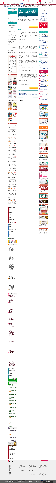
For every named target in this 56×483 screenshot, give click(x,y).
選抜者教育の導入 (11, 257)
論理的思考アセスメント (11, 336)
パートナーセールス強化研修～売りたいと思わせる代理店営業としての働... (12, 390)
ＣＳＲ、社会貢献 (11, 288)
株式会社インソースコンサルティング (42, 475)
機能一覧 (20, 467)
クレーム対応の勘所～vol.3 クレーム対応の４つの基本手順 (13, 71)
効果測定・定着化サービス (12, 300)
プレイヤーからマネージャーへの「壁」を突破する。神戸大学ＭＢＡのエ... (13, 435)
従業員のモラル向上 (11, 276)
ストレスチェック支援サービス (22, 466)
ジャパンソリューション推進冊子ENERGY (12, 296)
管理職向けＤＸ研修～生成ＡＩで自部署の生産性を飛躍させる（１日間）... (12, 395)
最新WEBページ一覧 (11, 238)
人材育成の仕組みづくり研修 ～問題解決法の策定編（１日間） (27, 94)
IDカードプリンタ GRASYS (12, 364)
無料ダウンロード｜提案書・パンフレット (42, 466)
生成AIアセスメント (11, 333)
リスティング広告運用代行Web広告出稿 (11, 326)
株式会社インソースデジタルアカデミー (43, 473)
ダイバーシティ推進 (11, 250)
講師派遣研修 (5, 4)
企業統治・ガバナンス (11, 286)
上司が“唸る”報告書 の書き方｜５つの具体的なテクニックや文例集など (13, 58)
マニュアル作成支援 (11, 361)
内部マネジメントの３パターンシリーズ (12, 37)
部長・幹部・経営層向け (12, 210)
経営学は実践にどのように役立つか (12, 52)
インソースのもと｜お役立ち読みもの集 (42, 465)
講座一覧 (10, 469)
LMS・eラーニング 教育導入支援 (32, 466)
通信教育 (31, 4)
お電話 (47, 2)
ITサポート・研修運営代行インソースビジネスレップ (11, 458)
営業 (8, 18)
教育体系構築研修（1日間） (22, 93)
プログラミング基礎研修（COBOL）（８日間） (12, 392)
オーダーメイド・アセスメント (12, 351)
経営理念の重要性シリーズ (11, 42)
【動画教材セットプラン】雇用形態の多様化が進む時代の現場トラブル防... (12, 416)
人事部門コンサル (50, 4)
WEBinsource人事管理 (11, 231)
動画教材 (26, 4)
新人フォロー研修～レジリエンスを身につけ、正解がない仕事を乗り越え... (12, 403)
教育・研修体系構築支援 (31, 465)
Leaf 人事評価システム (21, 465)
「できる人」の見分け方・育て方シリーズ (12, 44)
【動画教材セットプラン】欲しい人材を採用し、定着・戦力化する (12, 413)
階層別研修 (10, 209)
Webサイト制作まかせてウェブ (10, 325)
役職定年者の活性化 (11, 248)
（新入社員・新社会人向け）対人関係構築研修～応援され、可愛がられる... (12, 397)
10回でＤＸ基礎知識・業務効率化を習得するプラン (12, 422)
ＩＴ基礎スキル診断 (11, 343)
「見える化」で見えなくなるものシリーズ (12, 47)
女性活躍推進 (10, 247)
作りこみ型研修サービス (11, 298)
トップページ (4, 6)
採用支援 (45, 4)
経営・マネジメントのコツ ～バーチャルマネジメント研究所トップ (17, 6)
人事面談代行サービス (11, 363)
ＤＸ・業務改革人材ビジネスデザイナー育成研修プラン (12, 426)
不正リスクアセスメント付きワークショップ (11, 348)
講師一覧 (10, 301)
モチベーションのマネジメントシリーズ (12, 39)
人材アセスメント (31, 467)
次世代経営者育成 (11, 269)
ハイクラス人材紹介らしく (11, 456)
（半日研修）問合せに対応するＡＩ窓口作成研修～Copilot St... (12, 410)
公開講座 (10, 4)
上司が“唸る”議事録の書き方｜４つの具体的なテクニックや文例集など (13, 61)
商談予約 (43, 2)
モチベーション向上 (11, 277)
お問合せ (39, 2)
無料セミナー (50, 5)
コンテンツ (7, 6)
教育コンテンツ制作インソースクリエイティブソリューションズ (12, 451)
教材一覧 (10, 474)
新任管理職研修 (10, 265)
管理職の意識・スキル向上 (12, 268)
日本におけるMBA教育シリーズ (11, 27)
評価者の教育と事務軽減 (11, 266)
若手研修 (10, 215)
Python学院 (10, 310)
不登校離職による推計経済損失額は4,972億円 (12, 430)
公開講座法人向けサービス (31, 5)
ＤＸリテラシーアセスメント (11, 332)
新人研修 (10, 217)
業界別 (10, 466)
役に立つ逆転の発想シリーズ (11, 41)
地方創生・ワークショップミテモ (11, 454)
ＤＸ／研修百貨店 (11, 309)
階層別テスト (10, 331)
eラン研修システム (20, 4)
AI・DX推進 (14, 4)
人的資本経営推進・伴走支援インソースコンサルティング (12, 449)
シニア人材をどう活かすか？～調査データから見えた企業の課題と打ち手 (12, 440)
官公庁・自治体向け (11, 219)
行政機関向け (35, 4)
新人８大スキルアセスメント (12, 334)
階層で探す (10, 470)
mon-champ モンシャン (41, 469)
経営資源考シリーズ (10, 34)
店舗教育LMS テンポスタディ (12, 229)
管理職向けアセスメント (11, 258)
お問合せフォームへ (44, 460)
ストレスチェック (11, 375)
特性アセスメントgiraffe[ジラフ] (11, 350)
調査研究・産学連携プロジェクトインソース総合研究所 (12, 448)
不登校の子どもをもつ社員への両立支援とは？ (12, 433)
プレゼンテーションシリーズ (11, 31)
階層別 (10, 465)
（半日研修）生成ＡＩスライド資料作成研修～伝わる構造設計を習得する (12, 401)
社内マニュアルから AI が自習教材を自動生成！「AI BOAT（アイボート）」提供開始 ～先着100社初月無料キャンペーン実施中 (44, 13)
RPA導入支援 (10, 311)
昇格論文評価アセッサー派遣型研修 (11, 341)
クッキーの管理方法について (30, 481)
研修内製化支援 (10, 299)
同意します (48, 481)
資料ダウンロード (44, 5)
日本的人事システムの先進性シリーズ (12, 25)
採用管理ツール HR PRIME (12, 365)
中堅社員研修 (10, 214)
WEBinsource (24, 5)
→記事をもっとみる (14, 441)
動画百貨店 (10, 473)
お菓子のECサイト (18, 5)
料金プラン (20, 469)
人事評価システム (11, 373)
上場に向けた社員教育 (11, 285)
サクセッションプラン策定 (12, 287)
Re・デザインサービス (11, 362)
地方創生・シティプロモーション (32, 476)
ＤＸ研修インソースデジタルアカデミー (12, 453)
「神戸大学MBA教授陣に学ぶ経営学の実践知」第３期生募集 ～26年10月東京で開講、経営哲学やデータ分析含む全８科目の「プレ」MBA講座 (44, 19)
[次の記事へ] (35, 98)
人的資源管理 (9, 14)
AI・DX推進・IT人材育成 (12, 207)
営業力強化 (10, 279)
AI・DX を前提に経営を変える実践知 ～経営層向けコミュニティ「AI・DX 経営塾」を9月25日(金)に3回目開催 (44, 16)
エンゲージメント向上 (11, 275)
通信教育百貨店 (10, 318)
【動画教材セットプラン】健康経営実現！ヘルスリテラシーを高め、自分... (12, 418)
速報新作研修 (11, 384)
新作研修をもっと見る (45, 68)
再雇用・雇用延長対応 (11, 249)
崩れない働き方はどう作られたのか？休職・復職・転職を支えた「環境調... (12, 437)
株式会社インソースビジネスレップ (42, 474)
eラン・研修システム (12, 368)
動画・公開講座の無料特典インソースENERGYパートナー (12, 236)
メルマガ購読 (37, 5)
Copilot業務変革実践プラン (11, 423)
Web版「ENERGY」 (12, 5)
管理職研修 (10, 212)
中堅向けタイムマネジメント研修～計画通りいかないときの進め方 (12, 405)
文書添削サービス (11, 342)
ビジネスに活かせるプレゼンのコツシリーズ (12, 50)
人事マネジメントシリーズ (11, 24)
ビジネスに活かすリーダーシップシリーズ (12, 35)
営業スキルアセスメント (11, 335)
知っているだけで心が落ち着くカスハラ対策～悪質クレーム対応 (13, 64)
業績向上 (10, 270)
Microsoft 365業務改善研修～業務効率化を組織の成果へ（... (13, 388)
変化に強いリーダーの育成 (12, 267)
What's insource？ (6, 5)
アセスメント (40, 4)
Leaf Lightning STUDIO (21, 470)
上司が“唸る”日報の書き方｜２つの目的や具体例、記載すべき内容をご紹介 (13, 67)
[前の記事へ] (20, 98)
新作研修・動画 (12, 222)
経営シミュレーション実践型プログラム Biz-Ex (11, 319)
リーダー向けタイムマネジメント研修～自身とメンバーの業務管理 (12, 408)
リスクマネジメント (10, 21)
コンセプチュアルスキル (11, 476)
